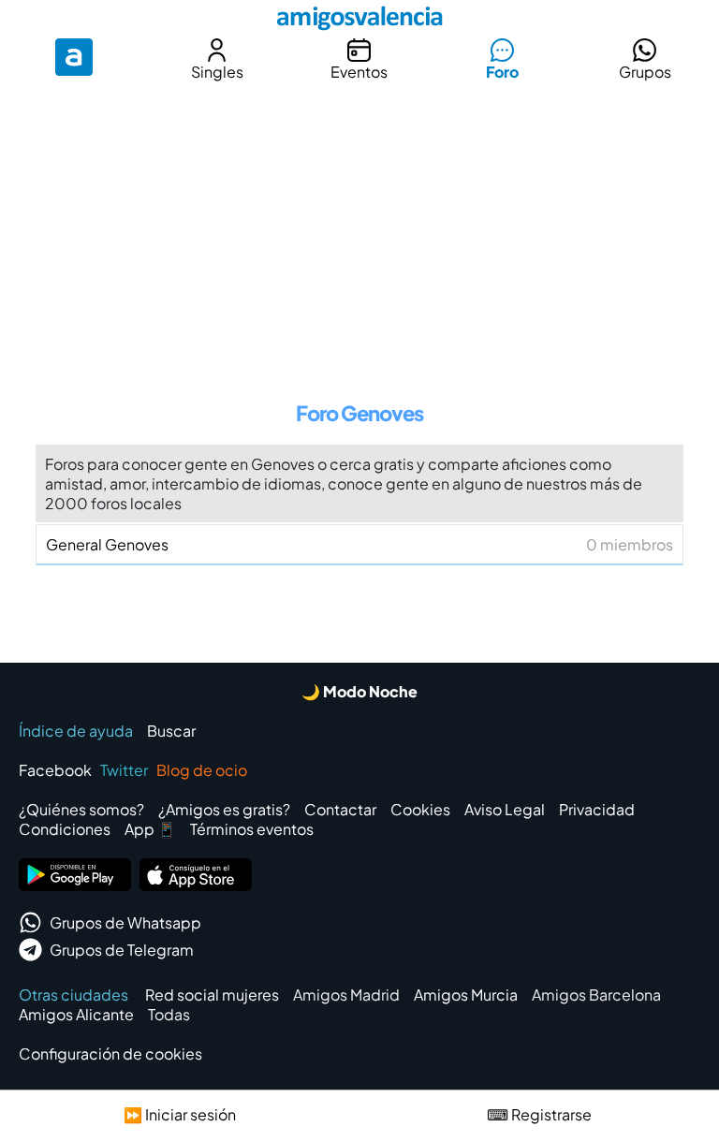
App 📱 (150, 829)
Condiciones (64, 829)
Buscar (171, 730)
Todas (169, 1014)
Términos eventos (252, 829)
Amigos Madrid (346, 994)
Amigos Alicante (76, 1014)
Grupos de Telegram (122, 949)
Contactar (340, 809)
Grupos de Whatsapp (125, 922)
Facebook (55, 770)
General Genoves (359, 544)
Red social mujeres (212, 994)
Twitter (124, 770)
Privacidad (597, 809)
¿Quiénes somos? (81, 809)
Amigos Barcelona (596, 994)
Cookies (420, 809)
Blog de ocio (201, 770)
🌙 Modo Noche (359, 691)
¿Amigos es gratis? (224, 809)
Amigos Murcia (466, 994)
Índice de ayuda (76, 730)
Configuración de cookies (110, 1053)
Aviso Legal (504, 809)
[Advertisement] (359, 228)
